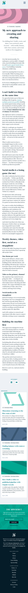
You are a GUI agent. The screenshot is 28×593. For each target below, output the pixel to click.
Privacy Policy (14, 584)
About (14, 558)
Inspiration (18, 26)
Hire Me (14, 577)
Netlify (13, 547)
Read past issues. (14, 525)
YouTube (14, 570)
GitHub (21, 546)
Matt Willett (21, 540)
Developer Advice (8, 407)
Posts (14, 553)
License (14, 582)
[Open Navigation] (24, 3)
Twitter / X (14, 568)
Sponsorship (14, 562)
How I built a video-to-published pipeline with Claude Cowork (11, 482)
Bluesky (14, 572)
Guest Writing (14, 560)
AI (7, 26)
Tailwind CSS (16, 543)
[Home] (4, 3)
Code (14, 587)
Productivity (12, 26)
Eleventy (11, 543)
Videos (14, 555)
